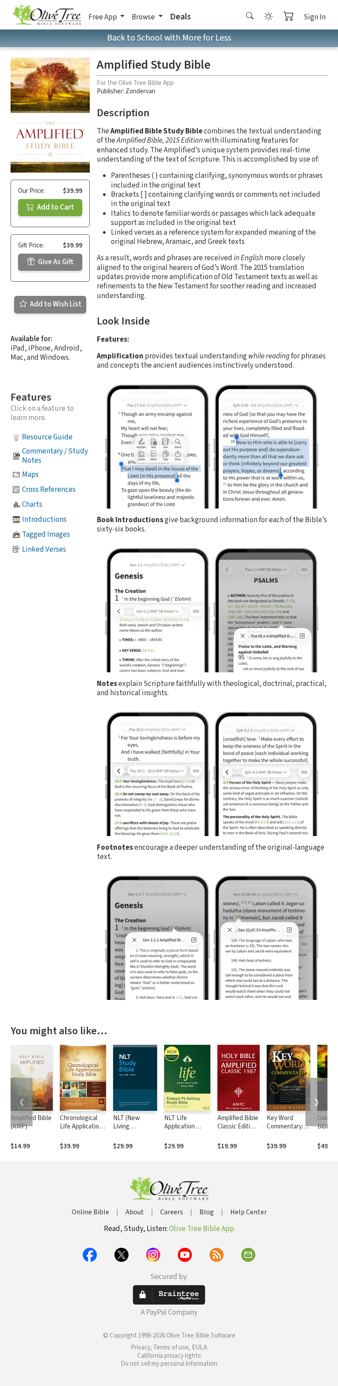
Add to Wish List (55, 304)
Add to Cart (55, 207)
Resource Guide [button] (47, 437)
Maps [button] (30, 474)
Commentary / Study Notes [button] (55, 456)
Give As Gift (55, 262)
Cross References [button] (49, 489)
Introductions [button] (44, 519)
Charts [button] (32, 504)
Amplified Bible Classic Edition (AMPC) (237, 1126)
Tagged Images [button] (46, 534)
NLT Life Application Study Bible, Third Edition (181, 1130)
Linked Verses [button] (44, 549)
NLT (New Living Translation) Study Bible (129, 1130)
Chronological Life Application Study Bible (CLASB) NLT (81, 1130)
